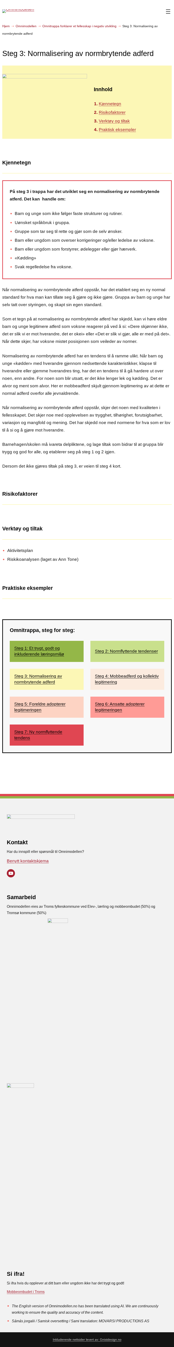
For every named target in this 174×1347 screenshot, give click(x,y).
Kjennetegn (110, 103)
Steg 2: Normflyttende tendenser (126, 651)
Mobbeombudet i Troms (26, 1292)
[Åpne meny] (168, 11)
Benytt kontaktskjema (28, 861)
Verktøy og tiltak (114, 121)
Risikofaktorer (112, 112)
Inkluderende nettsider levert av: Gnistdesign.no (87, 1339)
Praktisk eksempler (117, 129)
